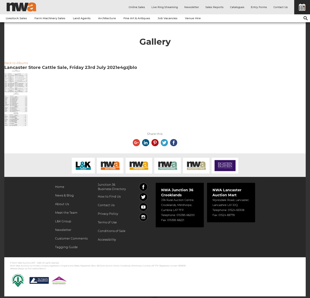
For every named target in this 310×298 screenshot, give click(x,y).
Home (59, 187)
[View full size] (155, 81)
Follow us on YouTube (143, 207)
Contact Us (280, 7)
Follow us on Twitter (143, 197)
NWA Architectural (196, 165)
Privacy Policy (108, 213)
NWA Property (139, 165)
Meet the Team (66, 212)
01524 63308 (236, 210)
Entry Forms (259, 7)
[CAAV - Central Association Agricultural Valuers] (18, 280)
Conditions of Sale (111, 231)
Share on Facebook (173, 142)
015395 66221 (175, 220)
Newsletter (191, 7)
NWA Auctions (110, 165)
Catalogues (237, 7)
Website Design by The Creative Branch (28, 269)
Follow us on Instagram (143, 217)
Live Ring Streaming (164, 7)
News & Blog (64, 195)
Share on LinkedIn (145, 142)
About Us (62, 204)
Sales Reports (214, 7)
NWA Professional (167, 165)
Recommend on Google (136, 142)
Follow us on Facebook (143, 187)
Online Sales (137, 7)
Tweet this (164, 142)
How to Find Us (109, 196)
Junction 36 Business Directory (112, 187)
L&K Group (83, 165)
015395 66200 (186, 215)
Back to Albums (16, 63)
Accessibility (107, 239)
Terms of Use (107, 222)
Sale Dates (302, 7)
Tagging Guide (66, 247)
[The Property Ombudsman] (48, 280)
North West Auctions (21, 7)
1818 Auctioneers (225, 165)
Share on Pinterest (155, 142)
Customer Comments (71, 238)
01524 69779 (227, 215)
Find (305, 18)
